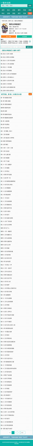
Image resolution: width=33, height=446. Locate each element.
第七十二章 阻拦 (5, 335)
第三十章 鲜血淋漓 (5, 194)
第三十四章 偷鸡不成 (6, 208)
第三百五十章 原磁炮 (6, 70)
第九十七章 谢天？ (5, 418)
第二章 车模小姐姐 (5, 101)
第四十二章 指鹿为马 (6, 234)
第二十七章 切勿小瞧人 (7, 184)
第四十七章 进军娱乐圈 (7, 251)
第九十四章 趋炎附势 (6, 408)
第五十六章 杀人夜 (5, 281)
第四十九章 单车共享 (6, 258)
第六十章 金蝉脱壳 (5, 295)
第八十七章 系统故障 (6, 385)
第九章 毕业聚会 (5, 124)
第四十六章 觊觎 (5, 248)
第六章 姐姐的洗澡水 (6, 114)
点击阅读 (24, 36)
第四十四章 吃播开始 (6, 241)
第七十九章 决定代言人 (7, 358)
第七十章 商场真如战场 (7, 328)
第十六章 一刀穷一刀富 (7, 148)
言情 (8, 13)
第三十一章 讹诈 (5, 198)
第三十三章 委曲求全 (6, 204)
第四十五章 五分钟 (5, 245)
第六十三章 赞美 (5, 305)
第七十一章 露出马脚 (6, 331)
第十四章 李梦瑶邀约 (6, 141)
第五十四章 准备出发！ (7, 275)
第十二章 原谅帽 (5, 134)
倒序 (30, 94)
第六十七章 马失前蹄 (6, 318)
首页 (3, 10)
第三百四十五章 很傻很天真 (8, 87)
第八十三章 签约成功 (6, 372)
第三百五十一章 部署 (6, 67)
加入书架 (8, 36)
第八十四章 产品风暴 (6, 375)
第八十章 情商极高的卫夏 (7, 362)
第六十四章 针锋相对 (6, 308)
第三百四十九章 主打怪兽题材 (8, 74)
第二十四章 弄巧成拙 (6, 174)
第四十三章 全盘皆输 (6, 238)
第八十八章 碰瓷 (5, 388)
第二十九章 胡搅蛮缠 (6, 191)
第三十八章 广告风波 (6, 221)
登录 (30, 13)
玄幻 (8, 10)
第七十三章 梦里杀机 (6, 338)
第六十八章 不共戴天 (6, 321)
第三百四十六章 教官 (6, 84)
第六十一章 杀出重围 (6, 298)
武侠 (13, 10)
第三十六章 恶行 (5, 214)
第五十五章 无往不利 (6, 278)
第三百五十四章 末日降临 (7, 57)
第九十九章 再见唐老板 (7, 425)
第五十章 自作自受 (5, 261)
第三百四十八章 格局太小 (7, 77)
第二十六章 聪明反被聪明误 (8, 181)
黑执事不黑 (16, 26)
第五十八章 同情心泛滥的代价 (8, 288)
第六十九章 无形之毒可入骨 (8, 325)
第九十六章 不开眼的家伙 (7, 415)
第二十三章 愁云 (5, 171)
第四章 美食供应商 (5, 107)
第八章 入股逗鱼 (5, 121)
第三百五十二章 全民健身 (7, 64)
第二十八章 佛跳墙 (5, 188)
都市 (19, 10)
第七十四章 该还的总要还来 (8, 341)
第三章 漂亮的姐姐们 (6, 104)
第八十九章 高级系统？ (7, 392)
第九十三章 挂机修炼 (6, 405)
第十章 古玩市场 (5, 128)
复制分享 (29, 47)
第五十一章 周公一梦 (6, 265)
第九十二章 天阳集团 (6, 402)
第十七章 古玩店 (5, 151)
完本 (24, 13)
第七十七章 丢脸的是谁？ (7, 351)
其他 (13, 13)
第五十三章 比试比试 (6, 271)
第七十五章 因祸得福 (6, 345)
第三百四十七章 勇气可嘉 (7, 80)
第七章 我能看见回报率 (7, 117)
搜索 (30, 6)
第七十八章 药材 (5, 355)
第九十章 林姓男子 (5, 395)
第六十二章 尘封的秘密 (7, 301)
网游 (30, 10)
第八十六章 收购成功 (6, 382)
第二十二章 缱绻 (5, 168)
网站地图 (16, 443)
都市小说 (10, 21)
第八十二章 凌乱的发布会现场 (8, 368)
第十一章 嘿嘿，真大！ (7, 131)
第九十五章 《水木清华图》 (8, 412)
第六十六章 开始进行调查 (7, 315)
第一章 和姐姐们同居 (6, 97)
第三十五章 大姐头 (5, 211)
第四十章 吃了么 (5, 228)
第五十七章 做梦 (5, 285)
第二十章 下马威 (5, 161)
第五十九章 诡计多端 (6, 291)
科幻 (3, 13)
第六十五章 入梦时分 (6, 311)
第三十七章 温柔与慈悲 (7, 218)
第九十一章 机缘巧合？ (7, 398)
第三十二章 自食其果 (6, 201)
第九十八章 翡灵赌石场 (7, 422)
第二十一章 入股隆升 (6, 164)
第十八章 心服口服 (5, 154)
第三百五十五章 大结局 (21, 33)
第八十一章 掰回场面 (6, 365)
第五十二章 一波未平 (6, 268)
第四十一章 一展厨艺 (6, 231)
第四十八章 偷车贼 (5, 255)
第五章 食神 (4, 111)
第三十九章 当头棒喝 (6, 224)
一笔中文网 (5, 2)
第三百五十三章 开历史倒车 (8, 60)
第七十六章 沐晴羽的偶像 (7, 348)
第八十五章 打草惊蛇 (6, 378)
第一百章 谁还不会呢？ (7, 428)
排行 (19, 13)
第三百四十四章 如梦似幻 (7, 90)
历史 (24, 10)
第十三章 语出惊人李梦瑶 (7, 138)
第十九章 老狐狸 (5, 158)
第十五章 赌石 (4, 144)
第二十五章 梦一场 (5, 178)
